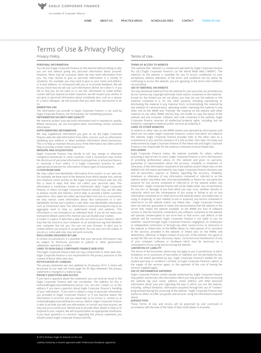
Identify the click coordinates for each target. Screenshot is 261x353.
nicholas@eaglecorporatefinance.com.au (60, 285)
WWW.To (135, 169)
